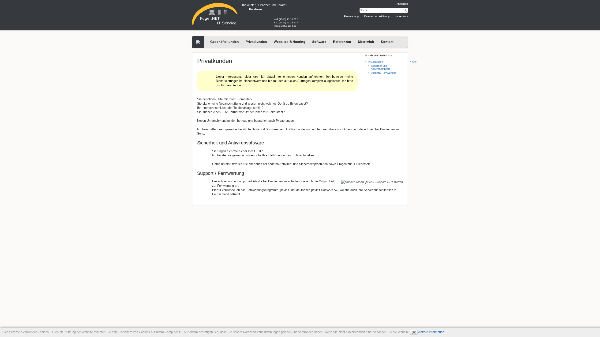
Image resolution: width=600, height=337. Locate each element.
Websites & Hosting (289, 42)
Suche (405, 10)
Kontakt (387, 42)
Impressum (401, 16)
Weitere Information (431, 332)
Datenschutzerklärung (377, 16)
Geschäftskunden (224, 42)
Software (319, 42)
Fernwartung (351, 16)
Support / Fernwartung (383, 72)
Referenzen (342, 42)
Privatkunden (256, 42)
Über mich (366, 42)
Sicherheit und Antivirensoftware (380, 67)
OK (414, 332)
